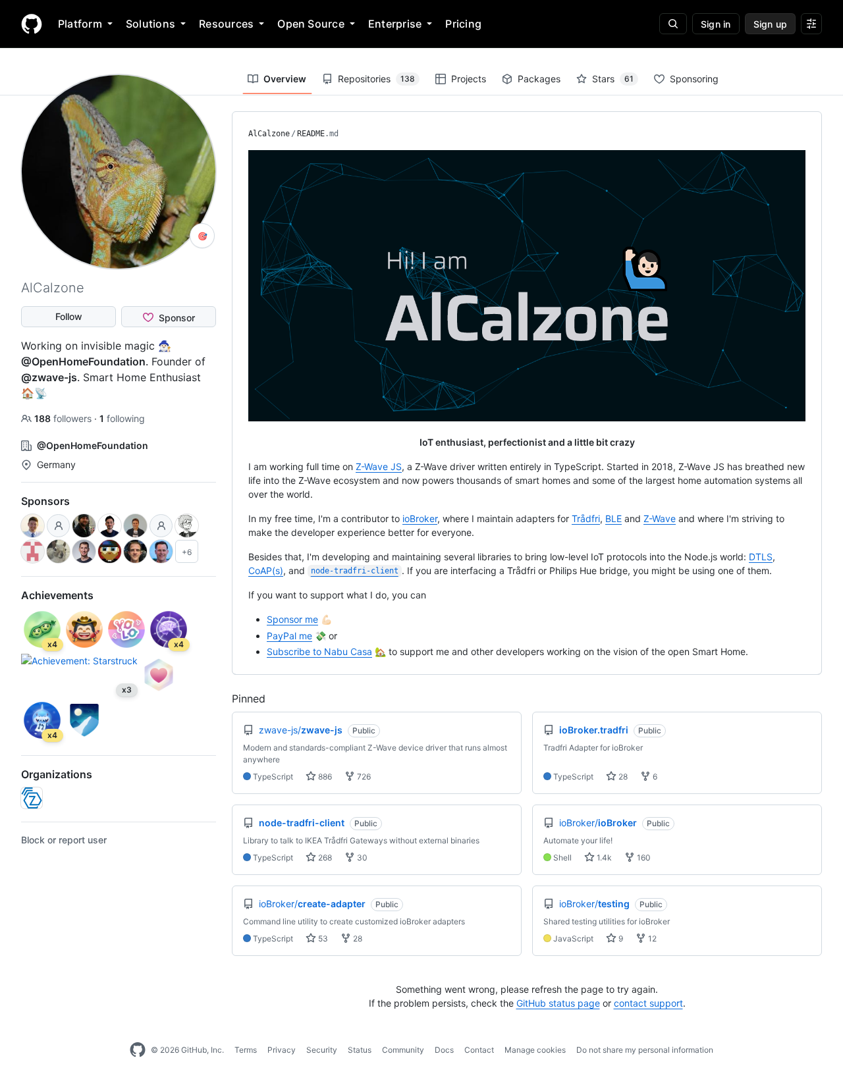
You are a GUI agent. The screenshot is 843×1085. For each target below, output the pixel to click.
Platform (80, 23)
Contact (479, 1050)
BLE (613, 518)
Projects (468, 78)
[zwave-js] (31, 797)
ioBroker (419, 518)
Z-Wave (659, 518)
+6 (187, 552)
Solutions (150, 23)
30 (361, 857)
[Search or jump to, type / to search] (673, 23)
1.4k (603, 857)
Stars (613, 78)
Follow (68, 316)
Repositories (376, 78)
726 (363, 776)
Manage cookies (535, 1050)
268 (324, 857)
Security (321, 1050)
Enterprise (395, 23)
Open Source (310, 23)
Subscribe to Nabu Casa (319, 651)
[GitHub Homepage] (138, 1050)
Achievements (57, 595)
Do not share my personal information (644, 1050)
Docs (444, 1050)
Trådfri (586, 518)
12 (651, 938)
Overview (284, 78)
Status (359, 1050)
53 (322, 938)
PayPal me (289, 635)
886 (324, 776)
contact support (648, 1003)
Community (403, 1050)
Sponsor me (292, 619)
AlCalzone (269, 133)
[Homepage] (31, 23)
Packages (539, 78)
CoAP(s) (265, 570)
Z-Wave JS (379, 466)
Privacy (281, 1050)
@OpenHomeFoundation (83, 361)
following (122, 418)
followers (64, 418)
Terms (245, 1050)
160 (643, 857)
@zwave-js (49, 377)
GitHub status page (558, 1003)
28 (622, 776)
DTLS (761, 556)
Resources (226, 23)
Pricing (463, 23)
